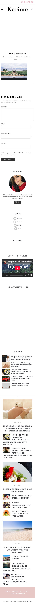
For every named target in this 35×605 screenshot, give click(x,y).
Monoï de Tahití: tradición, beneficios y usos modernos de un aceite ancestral (21, 371)
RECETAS (17, 485)
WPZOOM (29, 601)
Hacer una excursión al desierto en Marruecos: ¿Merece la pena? (15, 579)
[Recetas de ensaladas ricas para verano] (17, 463)
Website (3, 143)
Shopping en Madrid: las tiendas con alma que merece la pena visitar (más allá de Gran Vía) (21, 358)
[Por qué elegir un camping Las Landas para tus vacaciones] (17, 522)
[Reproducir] (4, 275)
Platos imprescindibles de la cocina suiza (21, 505)
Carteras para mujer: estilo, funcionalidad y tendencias (20, 384)
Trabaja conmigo (17, 593)
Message (4, 107)
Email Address (5, 133)
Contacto (16, 591)
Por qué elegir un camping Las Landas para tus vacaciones (17, 550)
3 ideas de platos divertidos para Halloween (20, 513)
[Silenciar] (28, 275)
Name (3, 124)
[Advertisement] (17, 34)
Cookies (26, 591)
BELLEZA (17, 422)
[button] (2, 10)
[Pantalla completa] (31, 275)
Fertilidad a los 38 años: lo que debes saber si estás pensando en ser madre (21, 364)
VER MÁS (17, 202)
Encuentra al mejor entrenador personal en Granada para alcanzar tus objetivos (17, 453)
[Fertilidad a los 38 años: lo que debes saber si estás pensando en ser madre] (17, 400)
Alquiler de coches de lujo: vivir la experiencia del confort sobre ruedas (22, 378)
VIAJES (17, 544)
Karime (12, 57)
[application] (17, 268)
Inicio (8, 591)
